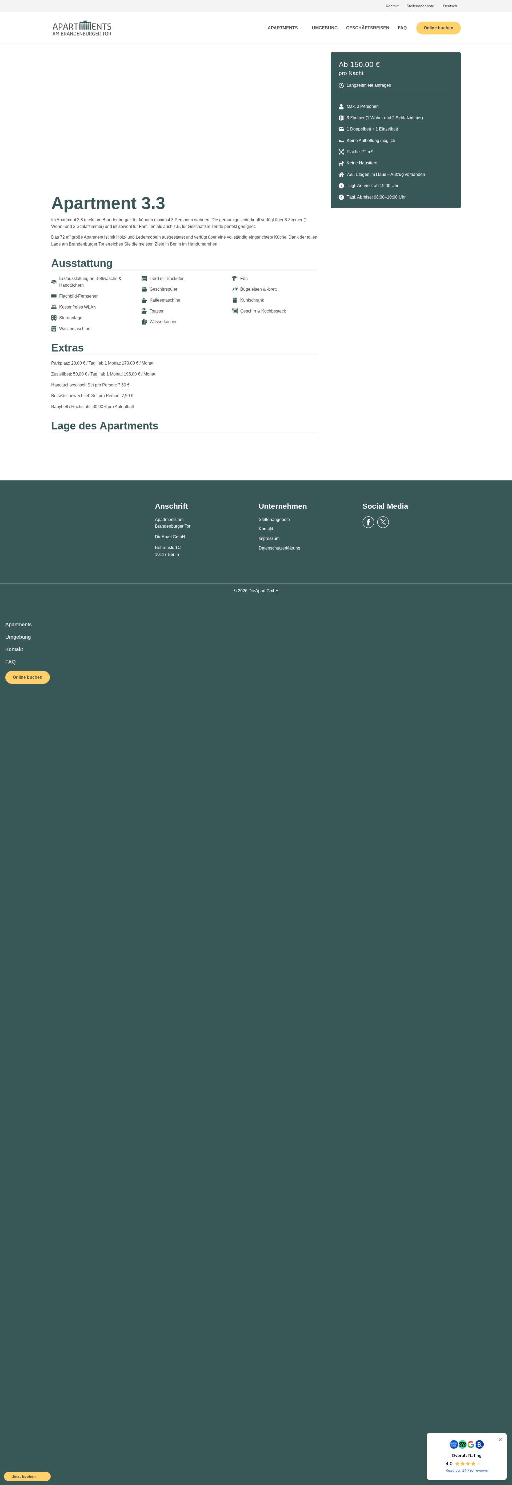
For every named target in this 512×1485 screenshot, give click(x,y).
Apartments (18, 624)
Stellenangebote (420, 6)
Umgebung (18, 637)
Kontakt (392, 6)
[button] (56, 119)
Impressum (269, 538)
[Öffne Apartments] (301, 28)
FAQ (10, 662)
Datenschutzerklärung (279, 548)
